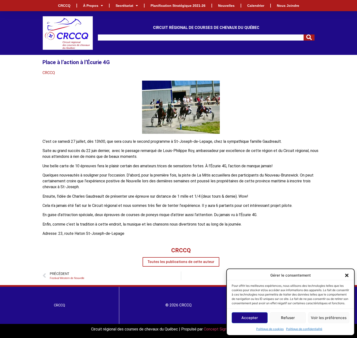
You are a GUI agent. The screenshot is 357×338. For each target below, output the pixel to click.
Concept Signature (220, 329)
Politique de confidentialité (304, 329)
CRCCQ (64, 6)
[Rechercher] (309, 37)
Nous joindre (288, 6)
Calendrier (255, 6)
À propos (90, 6)
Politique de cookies (270, 329)
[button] (346, 275)
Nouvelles (226, 6)
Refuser (288, 317)
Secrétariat (124, 6)
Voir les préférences (329, 317)
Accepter (249, 317)
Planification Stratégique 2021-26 (178, 6)
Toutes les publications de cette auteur (180, 262)
